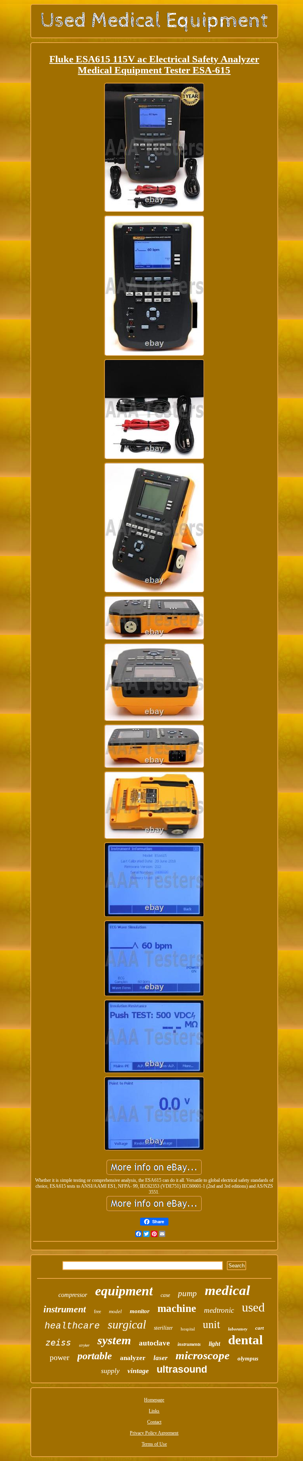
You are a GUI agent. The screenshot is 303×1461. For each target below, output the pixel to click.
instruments (189, 1344)
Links (154, 1411)
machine (176, 1308)
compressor (72, 1294)
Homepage (154, 1400)
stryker (84, 1345)
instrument (64, 1309)
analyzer (133, 1358)
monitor (140, 1311)
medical (227, 1290)
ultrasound (182, 1369)
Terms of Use (154, 1444)
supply (110, 1371)
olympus (248, 1358)
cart (259, 1328)
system (114, 1340)
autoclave (154, 1343)
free (97, 1311)
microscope (203, 1355)
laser (160, 1358)
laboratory (237, 1329)
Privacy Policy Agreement (154, 1433)
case (165, 1295)
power (59, 1357)
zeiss (58, 1342)
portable (94, 1356)
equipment (124, 1291)
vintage (138, 1371)
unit (211, 1323)
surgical (127, 1324)
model (115, 1311)
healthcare (72, 1326)
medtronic (219, 1310)
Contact (154, 1422)
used (253, 1307)
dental (245, 1340)
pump (187, 1293)
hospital (188, 1329)
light (214, 1343)
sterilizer (163, 1328)
